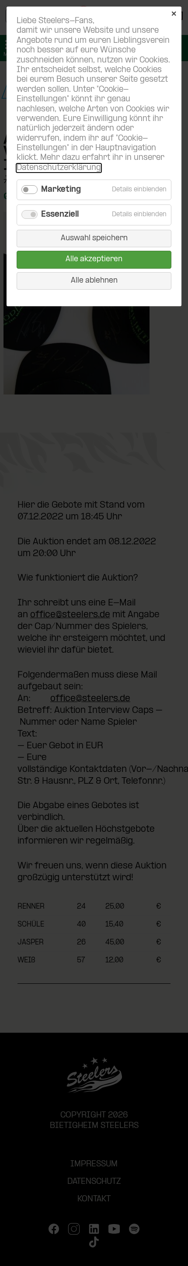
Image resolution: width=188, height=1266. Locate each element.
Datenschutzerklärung (59, 168)
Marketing (61, 190)
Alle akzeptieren (94, 259)
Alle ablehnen (94, 281)
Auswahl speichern (94, 238)
